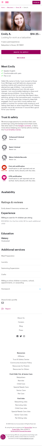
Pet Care (21, 393)
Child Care (21, 384)
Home (3, 7)
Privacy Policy (16, 429)
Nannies (21, 380)
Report (8, 309)
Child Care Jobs (21, 408)
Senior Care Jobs (21, 415)
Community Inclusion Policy (21, 363)
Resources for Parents (21, 366)
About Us (21, 318)
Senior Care (21, 390)
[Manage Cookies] (3, 436)
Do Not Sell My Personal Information (21, 431)
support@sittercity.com (26, 438)
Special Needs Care (21, 387)
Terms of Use (28, 427)
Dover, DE (18, 7)
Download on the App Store (21, 345)
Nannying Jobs (21, 405)
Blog (21, 326)
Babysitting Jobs (21, 402)
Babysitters (10, 7)
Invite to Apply (21, 52)
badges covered (24, 126)
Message (21, 58)
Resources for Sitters (21, 369)
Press (21, 330)
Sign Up (36, 2)
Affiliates (21, 356)
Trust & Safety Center (12, 130)
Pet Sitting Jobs (21, 418)
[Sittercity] (7, 2)
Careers (21, 322)
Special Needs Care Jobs (21, 411)
